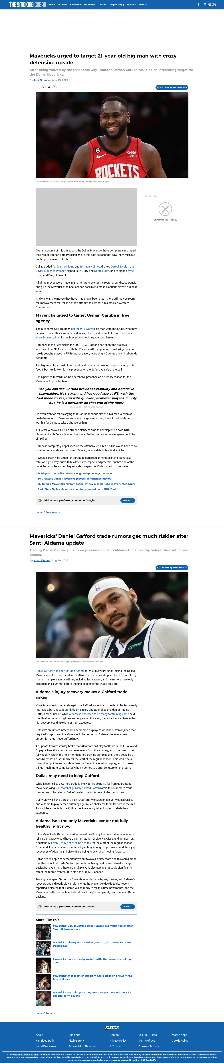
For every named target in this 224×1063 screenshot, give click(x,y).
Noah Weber (42, 560)
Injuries (131, 4)
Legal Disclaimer (46, 1046)
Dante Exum (101, 270)
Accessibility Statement (83, 1046)
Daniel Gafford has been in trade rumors (60, 670)
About (39, 1034)
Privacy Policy (118, 1040)
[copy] (54, 87)
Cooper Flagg (116, 4)
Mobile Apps (179, 1034)
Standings (89, 4)
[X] (205, 4)
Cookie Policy (180, 1040)
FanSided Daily (45, 1040)
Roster (102, 4)
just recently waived (83, 328)
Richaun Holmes (90, 266)
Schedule (75, 4)
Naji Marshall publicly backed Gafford (78, 788)
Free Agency (53, 512)
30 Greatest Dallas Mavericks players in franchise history (74, 478)
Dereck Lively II (120, 266)
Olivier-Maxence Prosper (50, 270)
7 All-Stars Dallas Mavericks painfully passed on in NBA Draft (77, 489)
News (52, 4)
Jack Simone (42, 80)
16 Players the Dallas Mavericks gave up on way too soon (75, 473)
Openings (74, 1034)
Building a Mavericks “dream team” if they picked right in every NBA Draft (86, 483)
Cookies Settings (149, 1046)
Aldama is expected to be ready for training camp (99, 714)
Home (39, 512)
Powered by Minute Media (26, 1054)
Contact (114, 1034)
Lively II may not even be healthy (71, 843)
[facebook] (198, 4)
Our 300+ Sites (148, 1034)
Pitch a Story (76, 1040)
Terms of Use (147, 1040)
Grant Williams (65, 266)
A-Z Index (115, 1046)
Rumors (62, 4)
